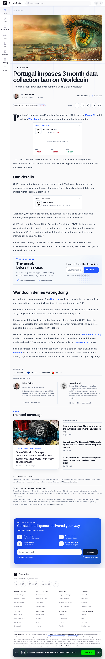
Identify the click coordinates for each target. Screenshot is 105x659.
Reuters (54, 299)
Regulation (23, 68)
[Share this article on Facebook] (82, 105)
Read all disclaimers (68, 646)
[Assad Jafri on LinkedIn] (73, 403)
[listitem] (19, 373)
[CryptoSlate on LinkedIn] (43, 584)
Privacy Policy (73, 634)
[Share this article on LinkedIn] (94, 105)
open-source (81, 342)
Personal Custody (92, 334)
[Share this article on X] (77, 105)
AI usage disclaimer (70, 482)
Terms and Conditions (56, 634)
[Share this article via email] (99, 105)
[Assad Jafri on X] (70, 403)
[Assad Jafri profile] (63, 385)
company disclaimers (54, 504)
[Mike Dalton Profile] (16, 96)
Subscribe (90, 552)
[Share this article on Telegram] (88, 105)
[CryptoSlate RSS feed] (56, 584)
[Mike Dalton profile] (16, 385)
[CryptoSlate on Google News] (23, 584)
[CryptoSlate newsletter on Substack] (30, 584)
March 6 (17, 352)
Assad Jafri (75, 383)
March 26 (90, 115)
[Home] (13, 10)
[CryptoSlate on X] (16, 584)
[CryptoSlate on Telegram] (36, 584)
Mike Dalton (29, 95)
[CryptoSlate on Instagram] (49, 584)
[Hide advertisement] (98, 652)
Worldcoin (34, 119)
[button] (5, 69)
